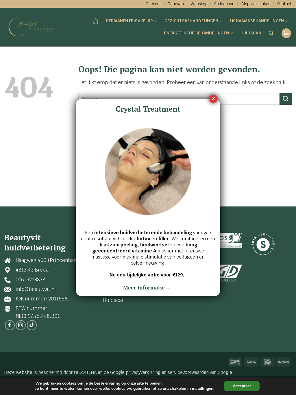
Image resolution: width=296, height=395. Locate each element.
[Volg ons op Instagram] (21, 325)
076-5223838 (30, 279)
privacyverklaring (143, 372)
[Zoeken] (271, 33)
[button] (286, 33)
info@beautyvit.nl (36, 289)
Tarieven (176, 3)
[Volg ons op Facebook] (10, 325)
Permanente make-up (129, 20)
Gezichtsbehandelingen (191, 20)
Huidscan (250, 33)
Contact (284, 3)
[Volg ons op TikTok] (32, 325)
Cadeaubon (224, 3)
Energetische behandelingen (196, 33)
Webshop (199, 3)
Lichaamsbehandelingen (257, 20)
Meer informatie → (148, 287)
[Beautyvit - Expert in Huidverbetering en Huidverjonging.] (33, 27)
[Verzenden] (286, 99)
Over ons (154, 3)
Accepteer (242, 386)
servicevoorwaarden (188, 372)
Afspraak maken (256, 3)
